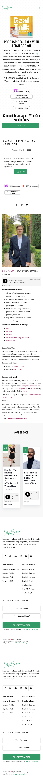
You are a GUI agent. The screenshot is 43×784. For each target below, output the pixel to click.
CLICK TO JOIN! (21, 625)
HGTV (8, 328)
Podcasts (11, 271)
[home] (7, 5)
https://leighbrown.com (32, 386)
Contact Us (21, 125)
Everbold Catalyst (28, 573)
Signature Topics (8, 577)
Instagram (21, 388)
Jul (6, 451)
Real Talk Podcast (28, 589)
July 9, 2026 (27, 487)
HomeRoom (10, 341)
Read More (8, 504)
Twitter (33, 388)
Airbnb (9, 331)
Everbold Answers (28, 577)
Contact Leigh (27, 593)
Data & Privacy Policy (32, 629)
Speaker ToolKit (8, 573)
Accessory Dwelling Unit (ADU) (18, 338)
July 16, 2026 (8, 489)
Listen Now (21, 172)
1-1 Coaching (27, 585)
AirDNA (9, 334)
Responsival (17, 639)
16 (5, 447)
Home (3, 271)
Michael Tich (19, 367)
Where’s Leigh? (8, 581)
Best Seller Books (28, 569)
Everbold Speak (27, 581)
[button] (39, 7)
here (25, 391)
